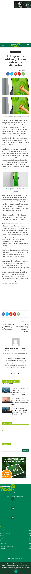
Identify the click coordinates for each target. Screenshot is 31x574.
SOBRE (15, 555)
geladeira (5, 197)
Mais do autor (8, 384)
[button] (28, 45)
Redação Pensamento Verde (16, 69)
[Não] (29, 568)
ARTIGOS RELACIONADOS (11, 381)
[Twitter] (19, 374)
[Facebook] (12, 374)
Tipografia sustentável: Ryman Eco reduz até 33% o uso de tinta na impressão (22, 328)
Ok (16, 571)
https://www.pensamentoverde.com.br (15, 350)
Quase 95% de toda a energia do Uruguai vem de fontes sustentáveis (8, 327)
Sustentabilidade (15, 52)
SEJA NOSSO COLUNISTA (15, 558)
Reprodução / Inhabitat (7, 115)
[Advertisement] (15, 26)
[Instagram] (15, 374)
